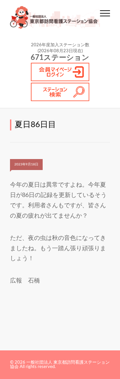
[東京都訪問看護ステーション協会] (55, 17)
